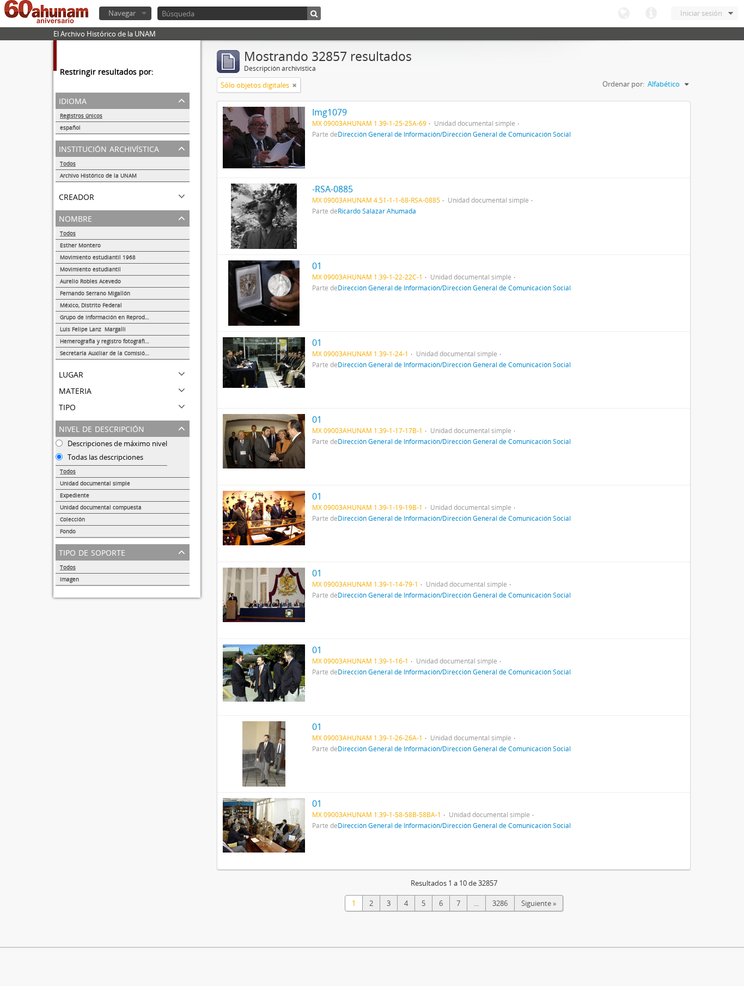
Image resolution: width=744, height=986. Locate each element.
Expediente (74, 495)
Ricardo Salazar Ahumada (377, 210)
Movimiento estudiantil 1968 (98, 257)
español (70, 127)
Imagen (69, 579)
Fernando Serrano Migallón (95, 293)
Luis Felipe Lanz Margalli (93, 329)
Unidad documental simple (95, 483)
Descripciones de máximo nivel (116, 443)
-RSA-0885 (332, 189)
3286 (500, 903)
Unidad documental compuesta (101, 507)
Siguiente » (538, 903)
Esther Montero (80, 245)
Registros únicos (81, 115)
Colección (72, 519)
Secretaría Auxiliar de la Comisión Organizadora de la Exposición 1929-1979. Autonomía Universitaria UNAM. (125, 353)
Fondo (68, 531)
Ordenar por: (623, 84)
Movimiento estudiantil (90, 269)
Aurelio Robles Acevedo (90, 281)
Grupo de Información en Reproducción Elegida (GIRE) (125, 317)
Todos (68, 163)
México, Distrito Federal (91, 305)
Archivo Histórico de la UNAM (98, 175)
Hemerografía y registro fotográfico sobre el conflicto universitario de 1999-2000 (125, 341)
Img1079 (329, 112)
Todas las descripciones (104, 457)
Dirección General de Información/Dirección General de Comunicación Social (454, 134)
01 (317, 266)
